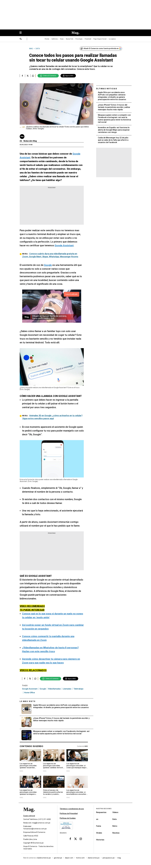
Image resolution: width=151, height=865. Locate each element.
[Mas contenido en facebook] (70, 838)
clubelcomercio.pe (43, 858)
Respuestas (101, 812)
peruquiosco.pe (109, 858)
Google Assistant (30, 689)
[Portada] (29, 813)
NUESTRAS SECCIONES (103, 808)
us (97, 819)
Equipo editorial (29, 816)
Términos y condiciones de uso (72, 809)
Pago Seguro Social (99, 39)
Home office (29, 692)
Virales (99, 833)
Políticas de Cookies (68, 818)
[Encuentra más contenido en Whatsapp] (33, 75)
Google (43, 689)
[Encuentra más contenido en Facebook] (22, 75)
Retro (114, 826)
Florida (47, 39)
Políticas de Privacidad (69, 813)
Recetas (116, 833)
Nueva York (69, 39)
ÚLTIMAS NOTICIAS (106, 89)
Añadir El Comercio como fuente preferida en (101, 48)
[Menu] (21, 32)
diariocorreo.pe (94, 858)
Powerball (88, 39)
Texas (62, 39)
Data (114, 819)
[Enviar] (21, 39)
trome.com (80, 858)
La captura (112, 39)
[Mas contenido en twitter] (75, 838)
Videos (115, 812)
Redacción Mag (30, 141)
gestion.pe (58, 858)
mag (119, 858)
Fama (98, 826)
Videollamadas (54, 689)
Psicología (79, 39)
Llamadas (67, 689)
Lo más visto (28, 701)
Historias (100, 840)
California (54, 39)
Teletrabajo (78, 689)
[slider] (56, 107)
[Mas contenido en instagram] (80, 838)
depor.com (69, 858)
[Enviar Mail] (21, 141)
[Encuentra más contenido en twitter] (27, 75)
